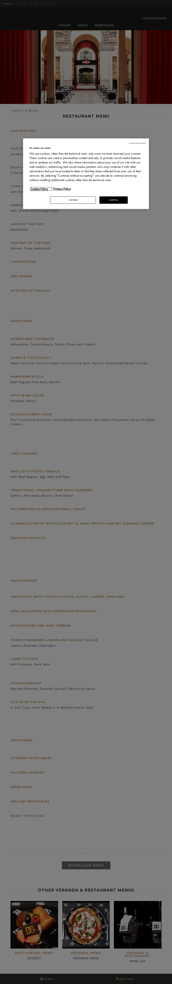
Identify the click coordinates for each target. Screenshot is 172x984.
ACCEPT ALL (113, 200)
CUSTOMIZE (73, 200)
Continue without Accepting (137, 143)
